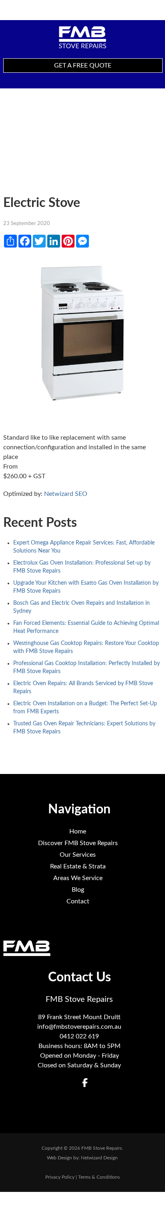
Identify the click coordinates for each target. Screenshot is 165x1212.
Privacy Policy (59, 1177)
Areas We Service (78, 878)
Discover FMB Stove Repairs (78, 843)
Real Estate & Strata (78, 866)
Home (77, 831)
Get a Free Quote (82, 65)
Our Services (78, 855)
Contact (77, 901)
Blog (78, 889)
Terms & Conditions (99, 1177)
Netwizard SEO (65, 494)
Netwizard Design (99, 1157)
